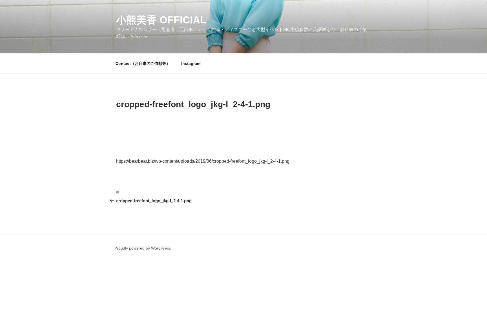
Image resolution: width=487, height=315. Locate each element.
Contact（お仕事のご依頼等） (143, 63)
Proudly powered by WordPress (142, 248)
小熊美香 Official (161, 20)
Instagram (190, 63)
